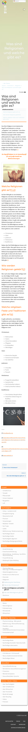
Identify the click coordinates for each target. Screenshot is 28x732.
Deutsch (17, 1)
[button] (14, 487)
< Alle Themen (6, 83)
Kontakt (13, 724)
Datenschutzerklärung (18, 727)
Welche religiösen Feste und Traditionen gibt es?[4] (13, 118)
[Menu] (24, 9)
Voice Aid (23, 715)
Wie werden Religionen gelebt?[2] (12, 114)
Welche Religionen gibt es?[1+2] (11, 112)
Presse (18, 721)
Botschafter (9, 721)
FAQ (24, 721)
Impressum (22, 724)
